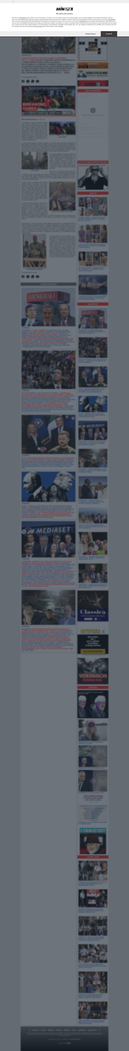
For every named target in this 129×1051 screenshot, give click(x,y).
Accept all (109, 34)
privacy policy (38, 26)
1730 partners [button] (23, 17)
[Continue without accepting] (13, 1)
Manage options (91, 34)
